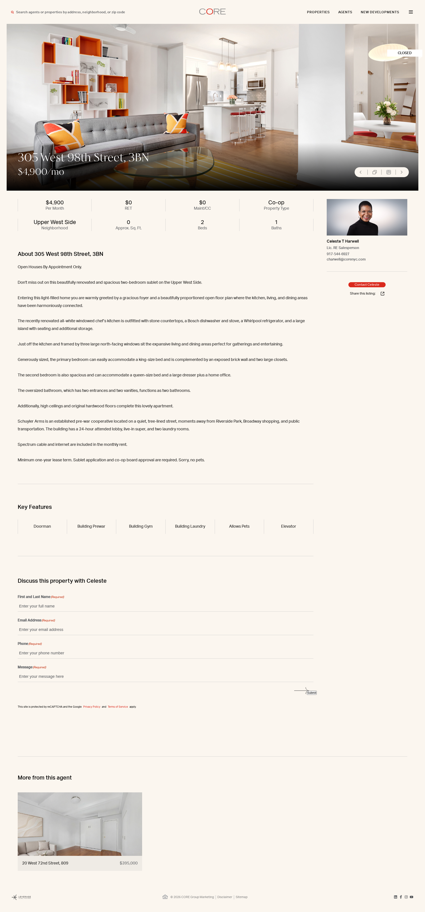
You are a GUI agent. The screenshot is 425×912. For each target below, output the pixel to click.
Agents (345, 12)
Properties (318, 12)
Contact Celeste (367, 284)
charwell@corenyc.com (346, 259)
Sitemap (241, 897)
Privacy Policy (91, 706)
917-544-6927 (338, 254)
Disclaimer (224, 897)
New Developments (380, 12)
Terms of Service (118, 706)
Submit (311, 692)
